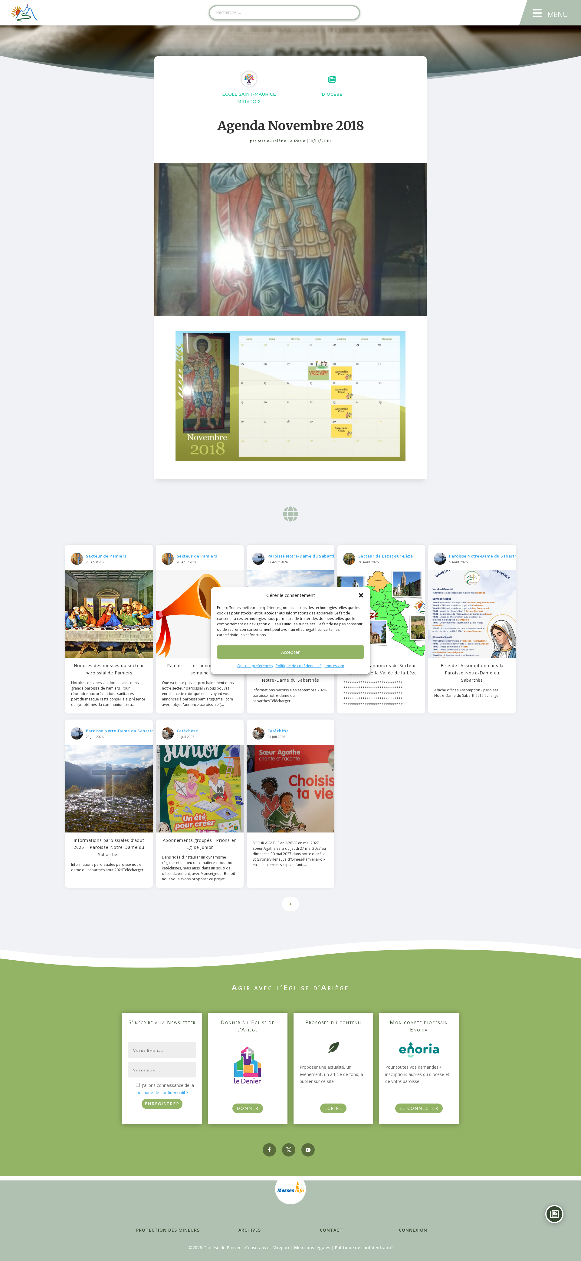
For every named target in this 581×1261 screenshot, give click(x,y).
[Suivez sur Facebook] (269, 1150)
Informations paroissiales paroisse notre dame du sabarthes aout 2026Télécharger (107, 867)
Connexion (413, 1230)
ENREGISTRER (162, 1104)
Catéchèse (187, 730)
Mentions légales (312, 1247)
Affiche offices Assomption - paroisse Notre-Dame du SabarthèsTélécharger (467, 692)
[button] (361, 595)
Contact (331, 1230)
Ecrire (333, 1108)
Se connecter (418, 1108)
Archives (249, 1230)
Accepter (290, 652)
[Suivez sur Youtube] (308, 1150)
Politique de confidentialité (299, 665)
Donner (248, 1108)
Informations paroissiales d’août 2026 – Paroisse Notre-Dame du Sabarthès (109, 847)
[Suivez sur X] (288, 1150)
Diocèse (332, 94)
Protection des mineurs (168, 1230)
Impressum (334, 665)
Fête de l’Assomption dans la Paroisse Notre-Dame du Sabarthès (472, 673)
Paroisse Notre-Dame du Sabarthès (304, 556)
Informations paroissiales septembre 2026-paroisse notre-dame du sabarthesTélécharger (290, 695)
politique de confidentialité (162, 1092)
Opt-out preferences (255, 665)
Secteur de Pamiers (106, 556)
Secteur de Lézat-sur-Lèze (385, 556)
